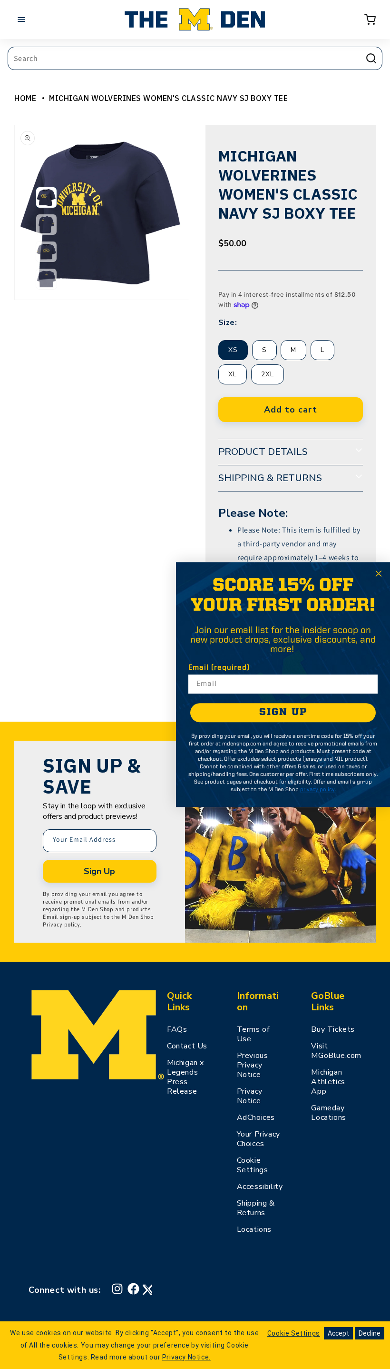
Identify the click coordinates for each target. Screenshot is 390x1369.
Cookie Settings (252, 1165)
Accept (338, 1333)
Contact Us (187, 1046)
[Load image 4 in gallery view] (46, 279)
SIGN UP (283, 712)
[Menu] (23, 19)
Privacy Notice (250, 1096)
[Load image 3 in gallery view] (46, 251)
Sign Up (99, 871)
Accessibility (260, 1186)
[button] (370, 19)
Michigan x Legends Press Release (185, 1077)
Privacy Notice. (186, 1357)
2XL (267, 374)
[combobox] (195, 58)
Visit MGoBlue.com (336, 1050)
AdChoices (256, 1117)
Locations (254, 1229)
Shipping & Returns (256, 1208)
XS (233, 349)
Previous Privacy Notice (252, 1065)
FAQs (177, 1029)
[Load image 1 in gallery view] (46, 197)
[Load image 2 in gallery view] (46, 224)
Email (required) (219, 668)
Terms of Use (253, 1034)
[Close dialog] (378, 573)
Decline (369, 1333)
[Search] (371, 58)
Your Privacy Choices (258, 1138)
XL (232, 374)
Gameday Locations (328, 1112)
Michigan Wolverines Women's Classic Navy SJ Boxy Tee (168, 98)
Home (25, 98)
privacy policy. (318, 790)
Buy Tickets (333, 1029)
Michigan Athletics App (328, 1081)
